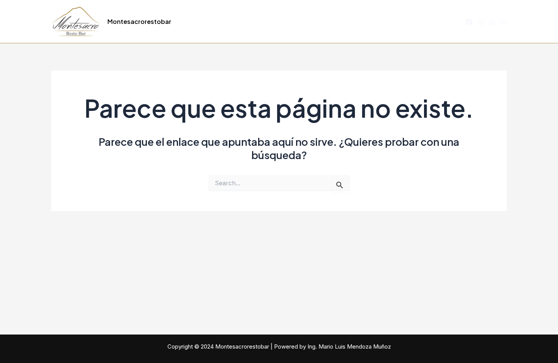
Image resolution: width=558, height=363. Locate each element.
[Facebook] (469, 22)
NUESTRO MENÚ (330, 21)
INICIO (224, 21)
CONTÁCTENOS (388, 21)
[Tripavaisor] (503, 22)
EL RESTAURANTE (270, 21)
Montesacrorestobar (139, 21)
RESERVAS (437, 21)
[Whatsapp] (492, 22)
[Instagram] (480, 22)
